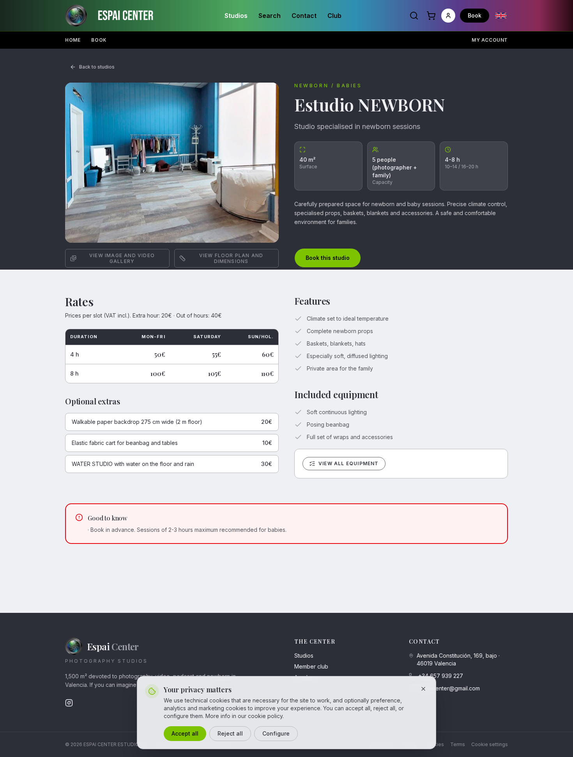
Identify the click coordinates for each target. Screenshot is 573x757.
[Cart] (431, 16)
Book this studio (328, 257)
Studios (236, 15)
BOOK (98, 40)
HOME (72, 40)
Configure (276, 733)
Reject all (230, 733)
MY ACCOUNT (490, 40)
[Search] (414, 16)
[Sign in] (448, 16)
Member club (311, 666)
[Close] (423, 688)
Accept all (185, 733)
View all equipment (348, 463)
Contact (304, 15)
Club (334, 15)
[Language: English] (501, 16)
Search (269, 15)
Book (474, 15)
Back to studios (97, 67)
